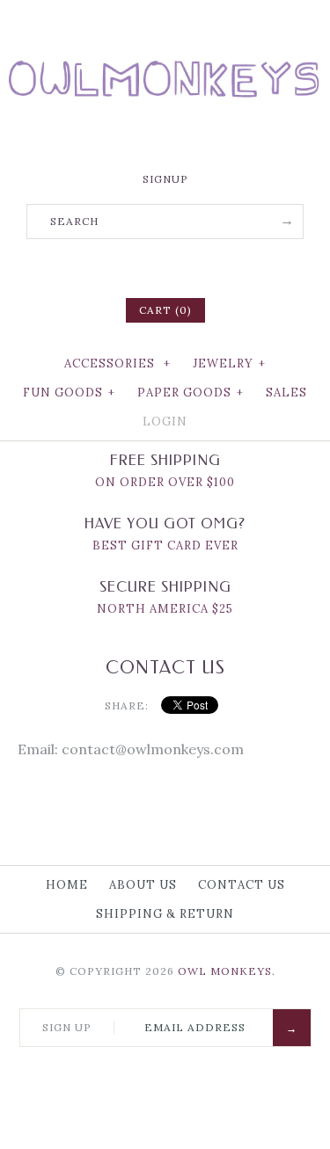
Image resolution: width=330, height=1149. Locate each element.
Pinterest (165, 266)
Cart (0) (165, 309)
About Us (143, 884)
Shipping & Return (165, 913)
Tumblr (211, 266)
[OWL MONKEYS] (165, 26)
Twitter (142, 266)
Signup (165, 178)
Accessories (117, 363)
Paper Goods (190, 392)
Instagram (188, 266)
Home (67, 884)
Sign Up (67, 1027)
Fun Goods (69, 392)
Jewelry (229, 363)
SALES (286, 392)
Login (165, 421)
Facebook (119, 266)
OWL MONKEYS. (226, 971)
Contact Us (241, 884)
